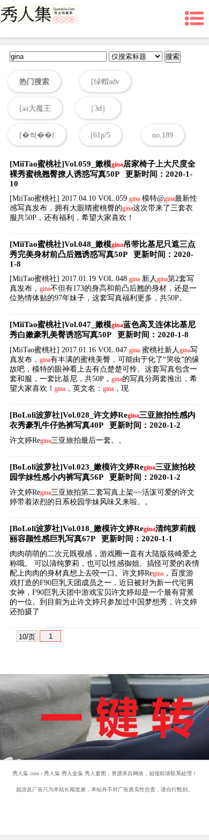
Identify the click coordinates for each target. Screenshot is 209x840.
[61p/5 (100, 135)
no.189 (162, 135)
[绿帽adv (105, 82)
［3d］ (98, 108)
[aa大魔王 (35, 108)
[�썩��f (37, 135)
